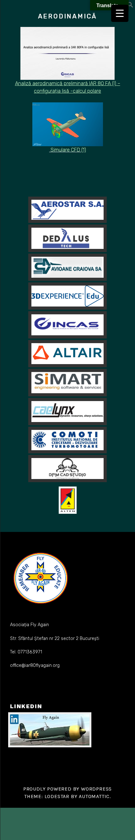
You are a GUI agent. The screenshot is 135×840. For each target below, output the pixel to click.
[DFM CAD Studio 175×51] (67, 468)
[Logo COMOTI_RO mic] (67, 440)
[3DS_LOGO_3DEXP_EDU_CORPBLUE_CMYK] (67, 296)
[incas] (67, 324)
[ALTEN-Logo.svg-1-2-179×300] (68, 500)
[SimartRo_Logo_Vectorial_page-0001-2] (67, 382)
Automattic (94, 796)
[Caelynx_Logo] (67, 411)
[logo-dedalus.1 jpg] (67, 238)
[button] (130, 6)
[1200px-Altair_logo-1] (67, 353)
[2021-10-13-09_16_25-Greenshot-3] (67, 267)
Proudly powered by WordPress (67, 789)
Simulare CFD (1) (67, 150)
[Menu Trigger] (119, 13)
